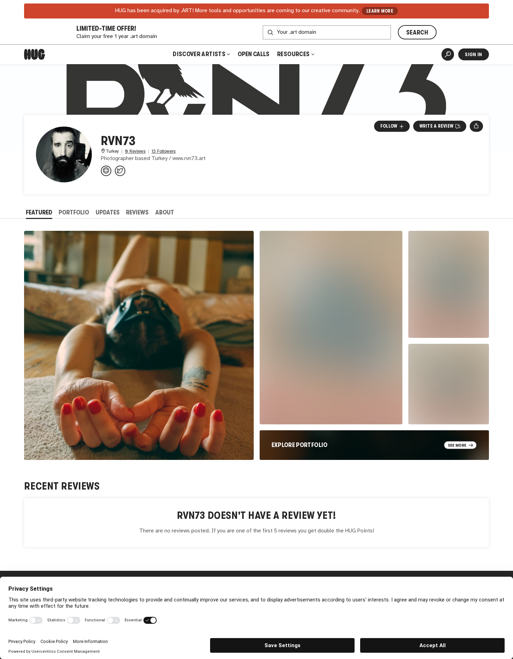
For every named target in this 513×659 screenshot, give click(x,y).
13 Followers (163, 151)
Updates (108, 212)
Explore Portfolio (300, 444)
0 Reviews (135, 151)
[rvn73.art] (106, 171)
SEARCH (417, 32)
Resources (294, 54)
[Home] (34, 54)
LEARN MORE (379, 11)
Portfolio (74, 212)
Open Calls (253, 54)
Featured (39, 212)
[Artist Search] (447, 54)
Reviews (137, 212)
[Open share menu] (476, 126)
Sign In (473, 54)
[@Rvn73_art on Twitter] (120, 171)
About (164, 212)
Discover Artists (199, 54)
